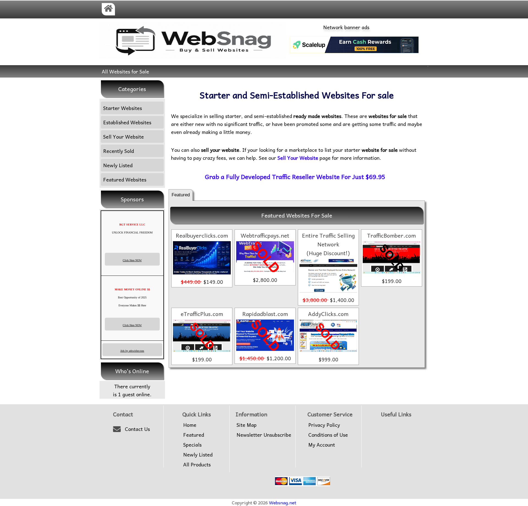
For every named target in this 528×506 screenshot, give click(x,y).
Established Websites (127, 122)
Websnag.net (282, 502)
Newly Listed (118, 165)
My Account (321, 444)
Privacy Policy (324, 424)
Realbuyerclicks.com (202, 235)
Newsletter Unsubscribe (264, 434)
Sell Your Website (123, 137)
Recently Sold (118, 151)
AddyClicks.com (328, 313)
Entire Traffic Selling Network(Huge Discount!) (328, 244)
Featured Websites (124, 179)
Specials (192, 444)
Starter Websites (122, 108)
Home (189, 424)
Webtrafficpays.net (265, 235)
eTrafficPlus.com (202, 313)
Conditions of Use (328, 434)
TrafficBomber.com (391, 235)
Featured (181, 194)
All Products (197, 464)
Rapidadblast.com (265, 313)
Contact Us (137, 429)
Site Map (247, 424)
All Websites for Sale (125, 71)
